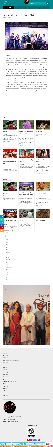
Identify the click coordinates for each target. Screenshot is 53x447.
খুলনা (20, 351)
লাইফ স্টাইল (9, 10)
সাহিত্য (7, 261)
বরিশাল (17, 351)
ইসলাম (7, 264)
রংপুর (7, 351)
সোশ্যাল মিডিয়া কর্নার (9, 267)
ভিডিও (7, 250)
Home (4, 10)
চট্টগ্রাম (12, 351)
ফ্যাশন (13, 10)
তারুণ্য (7, 281)
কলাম (14, 360)
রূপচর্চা (17, 365)
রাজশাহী (26, 351)
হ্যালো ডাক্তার (8, 245)
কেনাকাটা (12, 365)
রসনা (14, 365)
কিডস (7, 254)
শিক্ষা (7, 274)
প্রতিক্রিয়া (7, 360)
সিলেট (14, 351)
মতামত (7, 247)
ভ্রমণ (7, 262)
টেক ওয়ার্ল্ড (7, 257)
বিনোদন (7, 242)
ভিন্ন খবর (7, 266)
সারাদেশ (7, 239)
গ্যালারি (7, 249)
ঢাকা (9, 351)
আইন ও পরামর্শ (8, 259)
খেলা (6, 240)
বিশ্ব (7, 276)
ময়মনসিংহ (23, 351)
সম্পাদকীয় (17, 360)
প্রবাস (7, 255)
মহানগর (7, 244)
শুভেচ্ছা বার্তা (8, 271)
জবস (6, 269)
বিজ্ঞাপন (7, 277)
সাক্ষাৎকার (11, 360)
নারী (6, 279)
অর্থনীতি (7, 272)
